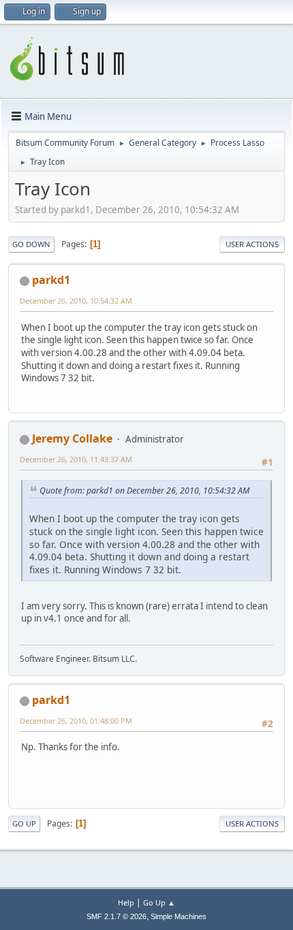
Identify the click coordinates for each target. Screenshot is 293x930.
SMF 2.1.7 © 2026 (116, 916)
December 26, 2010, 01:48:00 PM (76, 721)
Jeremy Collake (72, 438)
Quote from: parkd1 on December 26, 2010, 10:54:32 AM (144, 490)
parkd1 (51, 279)
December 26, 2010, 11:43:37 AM (76, 459)
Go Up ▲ (159, 902)
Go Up (24, 823)
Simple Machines (178, 916)
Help (126, 902)
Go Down (31, 244)
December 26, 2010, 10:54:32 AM (76, 300)
